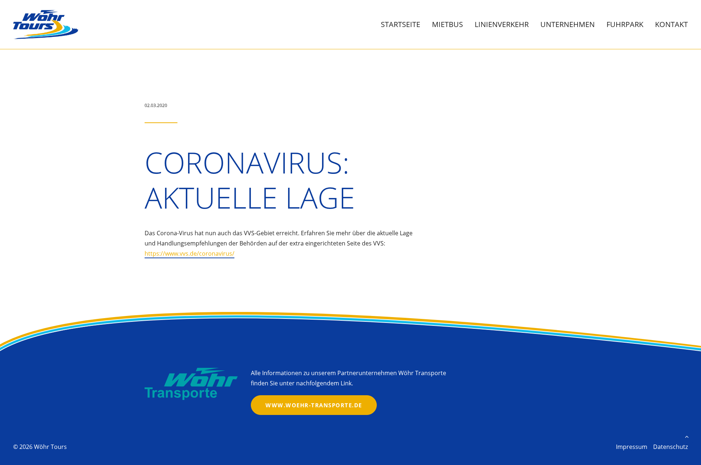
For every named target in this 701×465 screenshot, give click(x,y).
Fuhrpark (624, 24)
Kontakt (671, 24)
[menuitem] (403, 24)
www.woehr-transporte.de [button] (313, 405)
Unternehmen (567, 24)
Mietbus (447, 24)
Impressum (631, 447)
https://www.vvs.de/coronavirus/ (189, 253)
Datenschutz (670, 447)
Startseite (400, 24)
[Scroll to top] (687, 436)
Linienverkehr (502, 24)
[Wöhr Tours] (45, 24)
